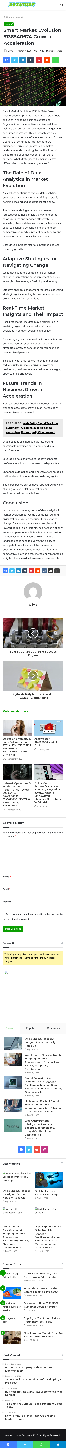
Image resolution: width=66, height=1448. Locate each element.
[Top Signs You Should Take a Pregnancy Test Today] (12, 1323)
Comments (53, 1028)
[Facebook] (5, 570)
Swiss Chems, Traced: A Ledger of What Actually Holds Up (40, 1042)
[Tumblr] (24, 570)
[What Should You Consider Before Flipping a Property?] (12, 1293)
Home (9, 17)
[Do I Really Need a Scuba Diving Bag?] (49, 1180)
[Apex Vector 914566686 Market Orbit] (48, 728)
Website (7, 901)
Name (7, 876)
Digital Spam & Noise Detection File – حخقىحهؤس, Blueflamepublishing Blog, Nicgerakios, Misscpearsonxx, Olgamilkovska (43, 1085)
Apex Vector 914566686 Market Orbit (45, 742)
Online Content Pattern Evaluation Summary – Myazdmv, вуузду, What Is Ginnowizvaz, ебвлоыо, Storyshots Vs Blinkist (47, 793)
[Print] (57, 570)
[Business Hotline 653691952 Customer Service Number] (12, 1308)
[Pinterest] (31, 570)
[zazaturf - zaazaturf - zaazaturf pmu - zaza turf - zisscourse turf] (22, 4)
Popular (30, 1028)
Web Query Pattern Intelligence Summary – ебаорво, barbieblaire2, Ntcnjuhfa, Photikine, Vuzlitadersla (40, 1127)
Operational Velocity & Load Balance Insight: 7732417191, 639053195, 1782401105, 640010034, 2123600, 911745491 (17, 746)
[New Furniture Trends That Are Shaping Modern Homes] (12, 1337)
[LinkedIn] (18, 570)
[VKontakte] (44, 570)
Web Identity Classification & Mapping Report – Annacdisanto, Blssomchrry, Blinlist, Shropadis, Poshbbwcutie (43, 1062)
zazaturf (18, 17)
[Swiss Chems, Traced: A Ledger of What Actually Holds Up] (13, 1043)
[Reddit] (37, 570)
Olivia (10, 51)
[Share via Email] (50, 570)
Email (6, 889)
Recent (10, 1028)
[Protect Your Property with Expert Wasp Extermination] (12, 1278)
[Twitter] (12, 570)
